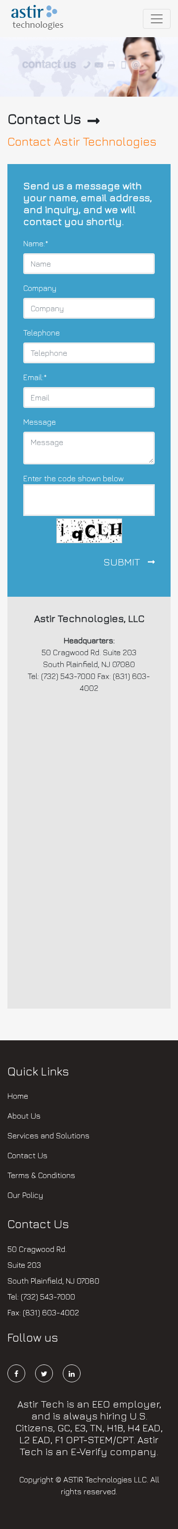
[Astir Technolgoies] (38, 18)
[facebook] (20, 1375)
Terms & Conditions (41, 1175)
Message (39, 421)
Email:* (35, 377)
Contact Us (27, 1155)
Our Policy (25, 1194)
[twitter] (48, 1375)
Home (17, 1095)
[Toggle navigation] (157, 19)
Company (39, 287)
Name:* (35, 243)
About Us (24, 1115)
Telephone (41, 332)
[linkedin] (72, 1375)
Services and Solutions (48, 1135)
